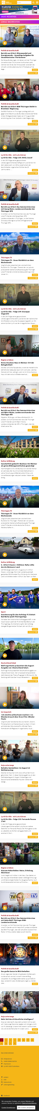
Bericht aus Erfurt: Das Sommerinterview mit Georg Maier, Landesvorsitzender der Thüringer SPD (18, 209)
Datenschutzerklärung (29, 1103)
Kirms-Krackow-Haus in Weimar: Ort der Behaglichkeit (17, 364)
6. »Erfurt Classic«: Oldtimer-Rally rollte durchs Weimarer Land (17, 566)
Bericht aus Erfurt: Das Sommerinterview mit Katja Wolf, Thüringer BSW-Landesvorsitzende (18, 920)
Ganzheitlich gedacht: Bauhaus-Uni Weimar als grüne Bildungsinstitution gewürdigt (19, 465)
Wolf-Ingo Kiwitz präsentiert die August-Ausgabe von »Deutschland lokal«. (17, 666)
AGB (5, 1080)
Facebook (7, 1096)
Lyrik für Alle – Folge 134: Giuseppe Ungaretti (15, 312)
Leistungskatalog (9, 1085)
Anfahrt (6, 1077)
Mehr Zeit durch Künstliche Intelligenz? (17, 1019)
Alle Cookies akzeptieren (26, 1107)
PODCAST (32, 73)
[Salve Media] (19, 10)
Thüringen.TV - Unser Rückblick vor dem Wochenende (17, 261)
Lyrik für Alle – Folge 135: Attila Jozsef (16, 157)
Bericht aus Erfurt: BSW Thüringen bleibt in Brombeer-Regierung (19, 107)
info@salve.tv (8, 1059)
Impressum (7, 1064)
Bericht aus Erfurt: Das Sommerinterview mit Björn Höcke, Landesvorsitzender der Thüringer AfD (18, 412)
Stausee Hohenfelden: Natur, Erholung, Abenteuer (17, 871)
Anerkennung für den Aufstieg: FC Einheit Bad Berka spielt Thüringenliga (18, 615)
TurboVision (15, 1066)
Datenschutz (7, 1082)
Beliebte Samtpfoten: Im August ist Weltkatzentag (15, 769)
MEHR (35, 70)
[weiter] (10, 1043)
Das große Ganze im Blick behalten (15, 971)
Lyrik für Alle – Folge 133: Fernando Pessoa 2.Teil (18, 820)
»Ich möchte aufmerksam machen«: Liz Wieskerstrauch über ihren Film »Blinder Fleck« (18, 717)
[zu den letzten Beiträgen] (14, 1043)
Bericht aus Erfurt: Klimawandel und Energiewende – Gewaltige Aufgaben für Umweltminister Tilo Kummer (17, 55)
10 (6, 1043)
